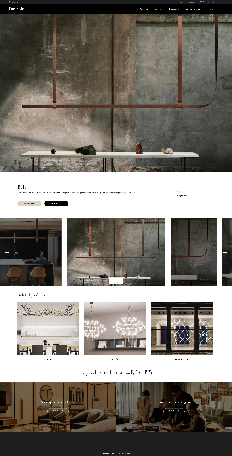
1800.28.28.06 (182, 441)
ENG (13, 2)
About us (144, 9)
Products (157, 9)
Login (181, 2)
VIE (18, 2)
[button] (163, 9)
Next (225, 252)
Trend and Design (192, 9)
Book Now (58, 411)
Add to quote (56, 203)
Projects (173, 9)
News (210, 9)
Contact (192, 2)
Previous (6, 252)
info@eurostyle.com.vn (190, 444)
